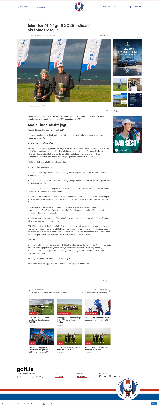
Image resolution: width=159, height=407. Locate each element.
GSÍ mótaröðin (36, 20)
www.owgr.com (76, 172)
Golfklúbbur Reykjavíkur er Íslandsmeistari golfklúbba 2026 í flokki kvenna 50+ (40, 349)
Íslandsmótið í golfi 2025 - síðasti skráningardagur (59, 27)
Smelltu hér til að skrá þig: (47, 125)
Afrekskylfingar (63, 313)
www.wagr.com (82, 180)
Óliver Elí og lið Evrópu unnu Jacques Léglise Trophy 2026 (97, 319)
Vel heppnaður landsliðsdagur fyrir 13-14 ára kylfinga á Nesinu (69, 320)
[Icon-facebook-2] (100, 376)
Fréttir (30, 20)
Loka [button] (154, 404)
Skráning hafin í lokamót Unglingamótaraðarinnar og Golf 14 (40, 320)
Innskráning (136, 7)
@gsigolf (119, 111)
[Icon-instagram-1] (110, 376)
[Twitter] (105, 376)
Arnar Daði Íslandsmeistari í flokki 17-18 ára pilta (96, 348)
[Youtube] (115, 376)
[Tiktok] (120, 376)
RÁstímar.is (41, 7)
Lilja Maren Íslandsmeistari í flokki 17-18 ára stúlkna (68, 348)
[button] (120, 84)
